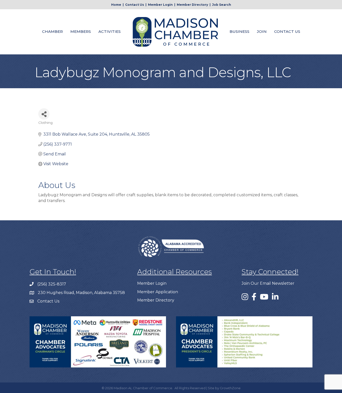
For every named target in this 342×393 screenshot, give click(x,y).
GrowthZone (230, 388)
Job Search (221, 5)
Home (116, 5)
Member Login (160, 5)
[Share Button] (44, 114)
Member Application (157, 291)
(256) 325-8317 (51, 284)
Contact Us (134, 5)
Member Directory (192, 5)
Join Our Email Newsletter (268, 283)
